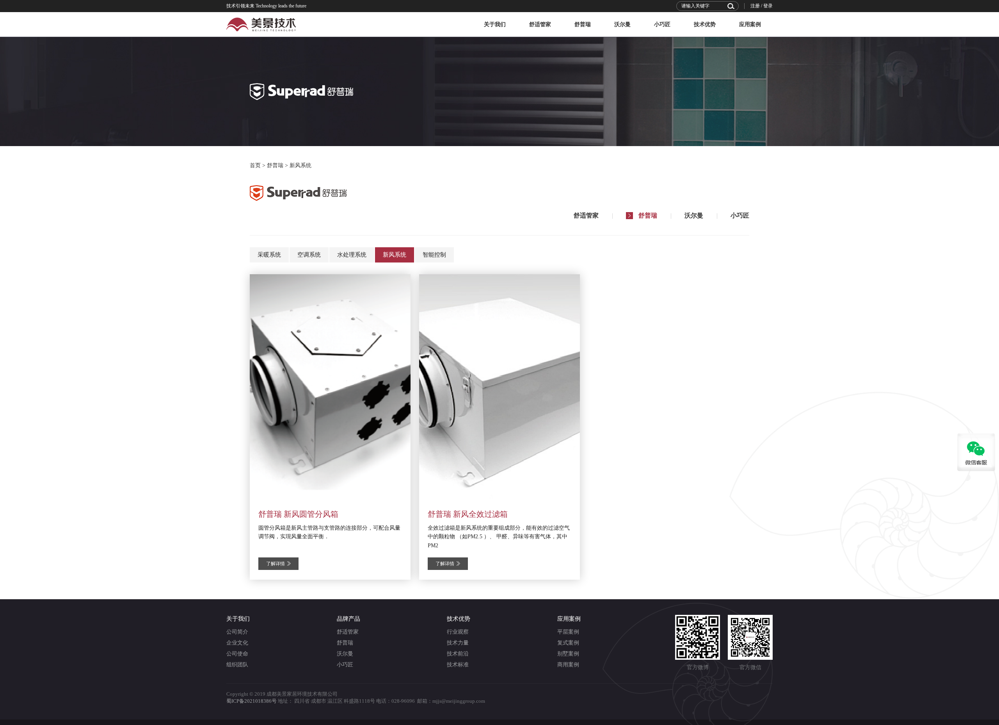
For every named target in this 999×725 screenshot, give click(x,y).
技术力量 (458, 643)
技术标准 (458, 665)
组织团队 (237, 665)
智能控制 (434, 255)
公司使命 (237, 654)
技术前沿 (458, 654)
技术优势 (705, 24)
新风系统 (300, 165)
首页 (255, 165)
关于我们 (495, 24)
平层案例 (568, 632)
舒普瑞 (582, 24)
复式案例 (568, 643)
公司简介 (237, 632)
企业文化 (237, 643)
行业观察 (458, 632)
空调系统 (309, 255)
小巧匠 (662, 24)
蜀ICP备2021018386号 (251, 701)
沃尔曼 (622, 24)
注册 (755, 6)
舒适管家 (540, 24)
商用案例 (568, 665)
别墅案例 (568, 654)
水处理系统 (351, 255)
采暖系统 (269, 255)
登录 (768, 6)
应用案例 (750, 24)
